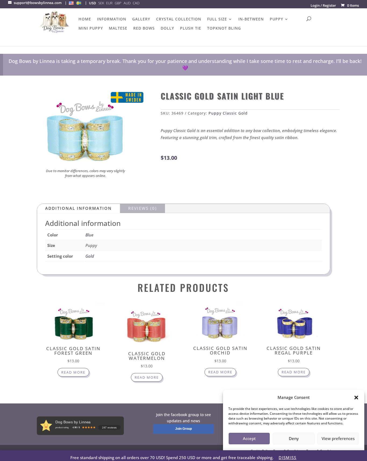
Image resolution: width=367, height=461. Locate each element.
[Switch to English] (71, 3)
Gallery (141, 19)
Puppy (276, 19)
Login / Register (323, 5)
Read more (73, 372)
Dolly (167, 28)
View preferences (338, 438)
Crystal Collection (178, 19)
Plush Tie (190, 28)
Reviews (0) (142, 208)
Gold (89, 256)
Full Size (217, 19)
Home (84, 19)
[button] (356, 397)
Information (111, 19)
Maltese (118, 28)
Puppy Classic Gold (228, 113)
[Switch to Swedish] (78, 3)
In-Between (251, 19)
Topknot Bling (224, 28)
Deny (294, 438)
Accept (249, 438)
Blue (89, 234)
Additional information (78, 208)
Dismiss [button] (287, 457)
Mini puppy (90, 28)
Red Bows (144, 28)
